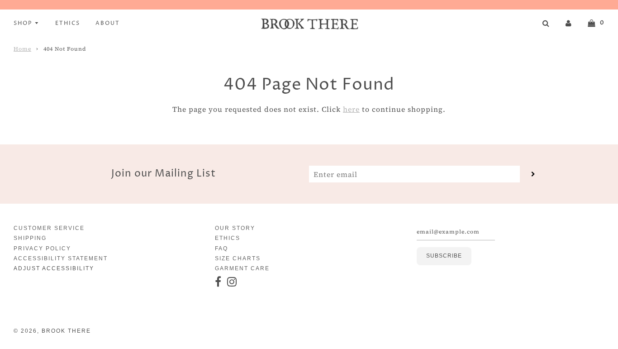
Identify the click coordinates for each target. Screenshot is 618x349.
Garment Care (242, 268)
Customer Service (49, 228)
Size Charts (238, 258)
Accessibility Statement (61, 258)
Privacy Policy (42, 248)
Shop (24, 23)
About (107, 23)
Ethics (67, 23)
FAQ (221, 248)
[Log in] (569, 23)
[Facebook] (218, 282)
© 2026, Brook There (52, 331)
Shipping (30, 238)
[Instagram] (232, 282)
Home (22, 49)
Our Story (235, 228)
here (351, 109)
